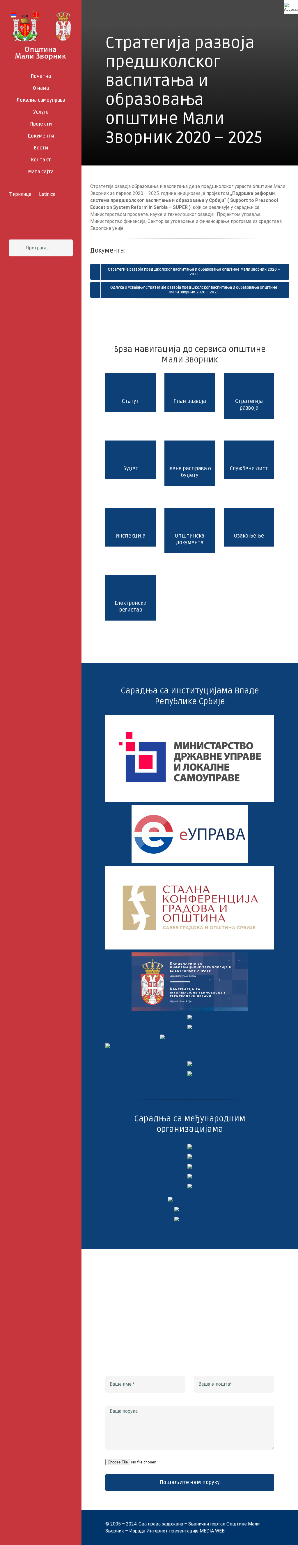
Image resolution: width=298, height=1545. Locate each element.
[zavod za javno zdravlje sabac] (189, 1073)
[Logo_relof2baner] (190, 1199)
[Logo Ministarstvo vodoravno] (189, 717)
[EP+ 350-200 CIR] (189, 1209)
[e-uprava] (190, 807)
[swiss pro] (189, 1186)
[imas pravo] (190, 1037)
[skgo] (189, 868)
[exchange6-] (189, 1219)
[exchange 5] (189, 1146)
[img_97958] (189, 1017)
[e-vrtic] (189, 1027)
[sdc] (189, 1176)
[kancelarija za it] (190, 954)
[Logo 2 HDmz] (189, 1045)
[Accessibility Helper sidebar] (291, 7)
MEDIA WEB (212, 1531)
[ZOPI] (189, 1063)
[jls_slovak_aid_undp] (189, 1166)
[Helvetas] (189, 1156)
